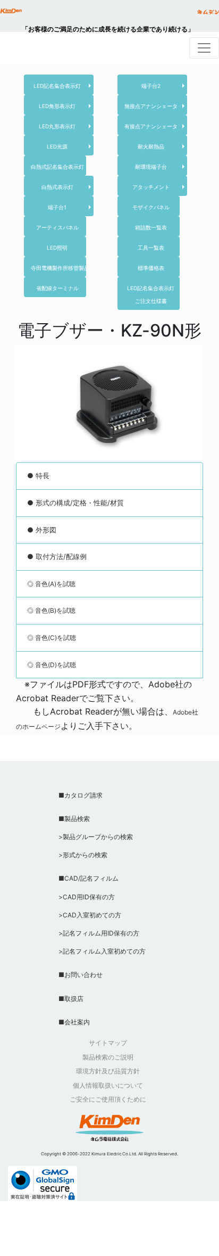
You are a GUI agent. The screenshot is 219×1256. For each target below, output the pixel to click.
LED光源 (57, 146)
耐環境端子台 (151, 166)
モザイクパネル (151, 207)
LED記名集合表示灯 (57, 86)
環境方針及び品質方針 (108, 1071)
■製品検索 (74, 819)
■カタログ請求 (80, 795)
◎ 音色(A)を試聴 (51, 584)
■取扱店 (70, 999)
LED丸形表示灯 (57, 126)
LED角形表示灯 (57, 106)
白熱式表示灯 (57, 187)
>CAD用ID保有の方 (86, 897)
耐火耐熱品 (151, 146)
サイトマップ (108, 1043)
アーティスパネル (57, 227)
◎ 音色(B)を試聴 (51, 610)
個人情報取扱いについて (108, 1085)
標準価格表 (151, 268)
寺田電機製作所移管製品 (60, 268)
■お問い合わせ (80, 975)
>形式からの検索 (82, 855)
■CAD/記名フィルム (88, 878)
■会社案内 (74, 1022)
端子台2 (151, 86)
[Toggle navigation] (204, 48)
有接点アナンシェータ (151, 126)
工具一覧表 (151, 247)
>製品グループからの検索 (95, 837)
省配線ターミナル (57, 288)
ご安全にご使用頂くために (108, 1099)
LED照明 (57, 247)
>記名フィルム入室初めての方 (102, 951)
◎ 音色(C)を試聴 (51, 638)
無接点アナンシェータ (151, 106)
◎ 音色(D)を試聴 (51, 665)
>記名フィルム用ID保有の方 (98, 933)
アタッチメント (151, 187)
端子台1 (57, 207)
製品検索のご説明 (107, 1057)
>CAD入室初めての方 (89, 915)
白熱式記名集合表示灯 (57, 166)
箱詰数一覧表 (151, 227)
